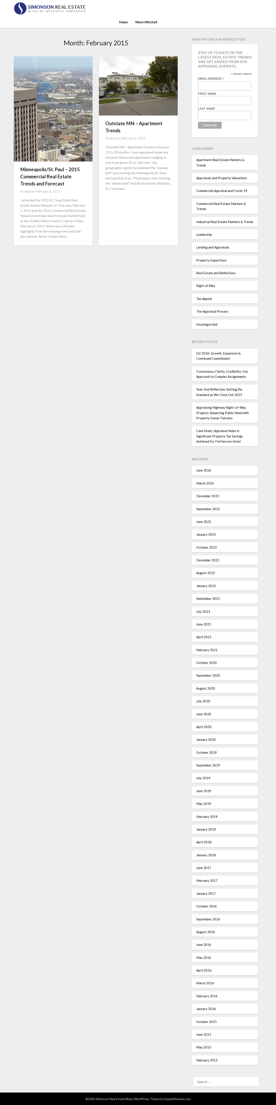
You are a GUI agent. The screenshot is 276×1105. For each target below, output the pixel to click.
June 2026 (203, 470)
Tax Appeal (204, 299)
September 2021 (208, 598)
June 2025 (203, 522)
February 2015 (207, 1060)
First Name (207, 93)
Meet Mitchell (146, 22)
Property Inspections (211, 260)
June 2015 (203, 1034)
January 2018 (206, 855)
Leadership (204, 234)
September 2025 (208, 509)
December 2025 (207, 496)
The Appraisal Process (212, 311)
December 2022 (207, 560)
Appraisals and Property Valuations (221, 178)
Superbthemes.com (177, 1099)
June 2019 (203, 791)
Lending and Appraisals (212, 247)
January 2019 (206, 829)
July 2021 (203, 611)
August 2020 (205, 688)
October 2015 (206, 1022)
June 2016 (203, 945)
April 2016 (204, 970)
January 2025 (206, 534)
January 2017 (206, 893)
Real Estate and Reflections (216, 273)
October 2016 (206, 906)
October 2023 (206, 547)
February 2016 (207, 996)
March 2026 (205, 483)
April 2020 (204, 727)
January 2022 (206, 586)
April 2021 (204, 637)
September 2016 (208, 919)
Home (123, 22)
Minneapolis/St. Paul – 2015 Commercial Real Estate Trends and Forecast (50, 176)
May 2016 (203, 957)
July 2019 (203, 778)
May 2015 (203, 1047)
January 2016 (206, 1009)
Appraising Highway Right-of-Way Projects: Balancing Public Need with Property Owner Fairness (222, 412)
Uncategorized (206, 324)
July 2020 (203, 701)
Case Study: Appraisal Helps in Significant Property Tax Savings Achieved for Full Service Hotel (219, 436)
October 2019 (206, 752)
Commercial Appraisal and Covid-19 (221, 191)
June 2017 (203, 868)
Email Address (211, 79)
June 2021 (203, 624)
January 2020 (206, 739)
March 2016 (205, 983)
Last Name (206, 108)
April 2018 (204, 842)
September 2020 (208, 675)
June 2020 (203, 714)
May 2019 (203, 804)
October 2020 (206, 663)
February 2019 (207, 816)
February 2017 (207, 880)
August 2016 (205, 932)
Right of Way (205, 286)
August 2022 (205, 573)
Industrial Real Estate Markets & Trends (224, 222)
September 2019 (208, 765)
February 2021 (207, 650)
